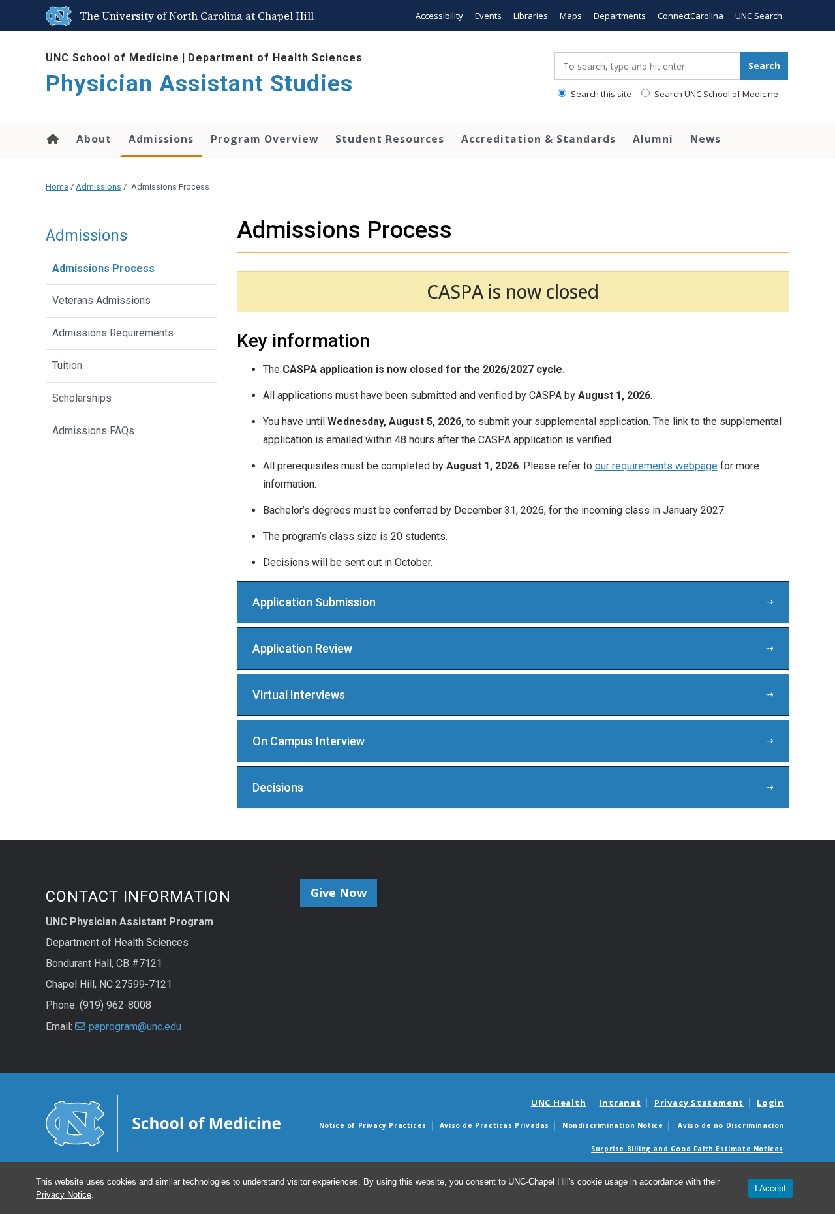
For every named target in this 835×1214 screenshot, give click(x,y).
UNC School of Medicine (112, 58)
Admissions (161, 139)
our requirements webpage (656, 466)
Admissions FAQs (93, 430)
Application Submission (314, 602)
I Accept (770, 1188)
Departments (620, 16)
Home (52, 139)
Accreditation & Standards (538, 139)
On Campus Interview (308, 741)
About (94, 139)
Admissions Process (103, 268)
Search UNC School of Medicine (715, 94)
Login (770, 1102)
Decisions (277, 787)
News (705, 139)
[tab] (513, 602)
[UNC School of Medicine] (163, 1122)
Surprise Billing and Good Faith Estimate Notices (687, 1148)
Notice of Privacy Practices (373, 1125)
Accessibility (439, 16)
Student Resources (389, 139)
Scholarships (82, 398)
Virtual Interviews (298, 695)
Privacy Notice (63, 1195)
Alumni (653, 139)
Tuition (67, 365)
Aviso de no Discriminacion (731, 1125)
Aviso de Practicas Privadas (494, 1125)
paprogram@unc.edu (135, 1026)
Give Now (339, 892)
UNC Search (758, 16)
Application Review (302, 648)
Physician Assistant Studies (199, 83)
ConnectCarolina (690, 16)
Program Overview (264, 139)
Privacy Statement (699, 1102)
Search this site (600, 94)
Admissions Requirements (113, 333)
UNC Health (558, 1102)
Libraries (530, 16)
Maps (571, 16)
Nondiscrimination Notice (612, 1125)
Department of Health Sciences (275, 58)
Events (488, 16)
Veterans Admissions (101, 300)
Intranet (620, 1102)
